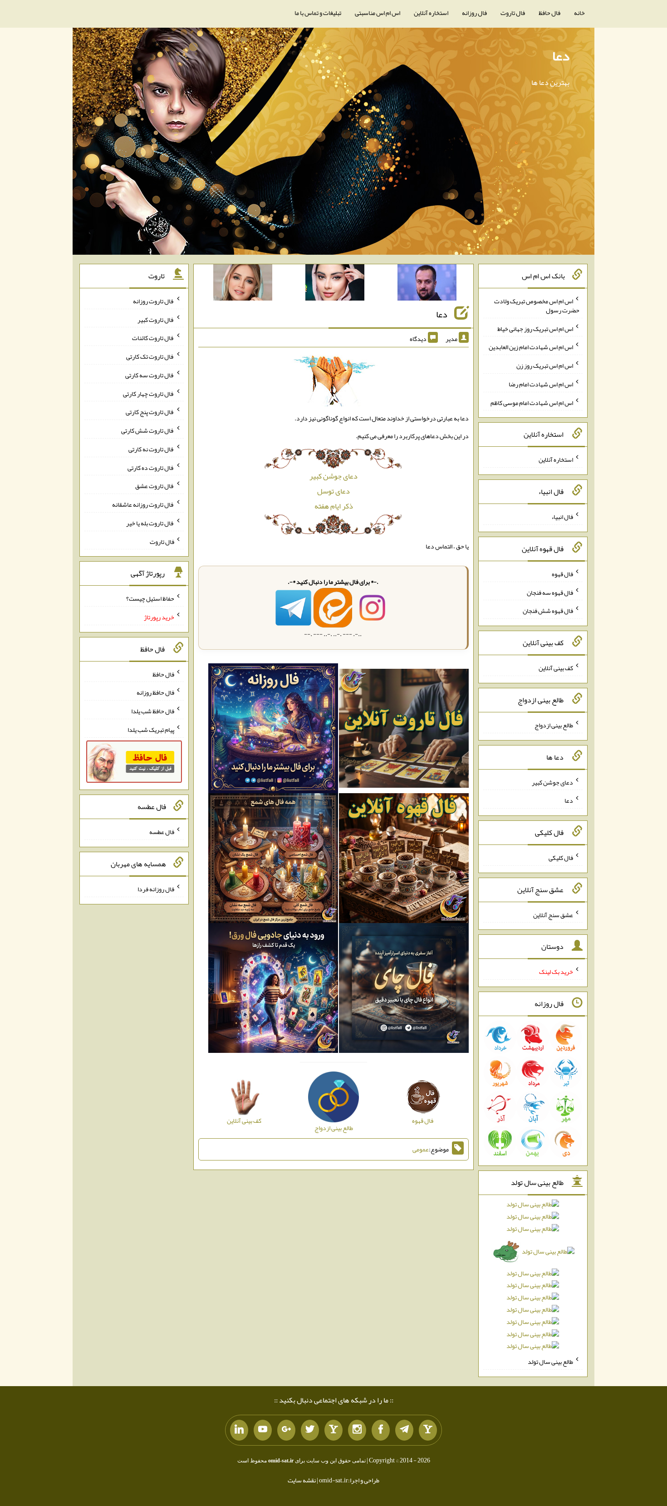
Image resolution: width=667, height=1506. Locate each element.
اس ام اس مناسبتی (377, 12)
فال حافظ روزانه (155, 692)
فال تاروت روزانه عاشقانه (143, 504)
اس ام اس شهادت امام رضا (541, 384)
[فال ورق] (273, 990)
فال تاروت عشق (154, 485)
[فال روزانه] (273, 730)
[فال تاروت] (404, 730)
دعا (560, 55)
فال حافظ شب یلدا (152, 711)
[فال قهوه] (404, 860)
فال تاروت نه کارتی (151, 449)
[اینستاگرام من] (357, 1430)
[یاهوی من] (428, 1430)
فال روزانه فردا (155, 889)
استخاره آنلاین (431, 12)
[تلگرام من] (404, 1430)
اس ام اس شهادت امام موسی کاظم (531, 402)
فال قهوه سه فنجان (550, 592)
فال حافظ (549, 12)
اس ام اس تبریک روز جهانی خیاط (535, 328)
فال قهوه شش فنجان (548, 610)
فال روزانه (474, 12)
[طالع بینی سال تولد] (533, 1278)
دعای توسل (333, 491)
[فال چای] (404, 990)
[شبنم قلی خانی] (242, 284)
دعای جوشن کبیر (333, 476)
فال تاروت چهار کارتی (148, 393)
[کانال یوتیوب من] (263, 1430)
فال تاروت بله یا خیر (150, 523)
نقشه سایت (302, 1480)
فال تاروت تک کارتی (150, 356)
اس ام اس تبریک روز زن (544, 365)
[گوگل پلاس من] (286, 1430)
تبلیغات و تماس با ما (317, 12)
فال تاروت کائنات (153, 337)
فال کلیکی (561, 857)
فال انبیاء (562, 516)
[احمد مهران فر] (426, 284)
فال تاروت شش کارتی (147, 430)
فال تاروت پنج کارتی (150, 411)
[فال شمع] (273, 860)
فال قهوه (562, 574)
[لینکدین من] (239, 1430)
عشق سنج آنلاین (553, 914)
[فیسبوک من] (381, 1430)
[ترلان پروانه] (334, 284)
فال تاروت (512, 12)
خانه (579, 12)
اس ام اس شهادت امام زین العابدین (531, 347)
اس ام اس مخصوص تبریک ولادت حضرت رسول (536, 305)
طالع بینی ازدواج (554, 725)
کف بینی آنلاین (556, 668)
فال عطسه (161, 831)
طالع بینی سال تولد (550, 1361)
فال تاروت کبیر (155, 319)
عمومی (420, 1149)
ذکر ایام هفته (333, 506)
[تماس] (333, 1430)
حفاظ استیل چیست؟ (150, 598)
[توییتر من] (310, 1430)
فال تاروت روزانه (153, 301)
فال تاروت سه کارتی (149, 375)
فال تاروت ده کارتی (151, 467)
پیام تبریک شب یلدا (151, 729)
